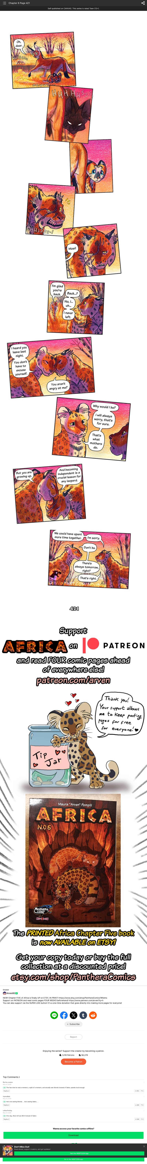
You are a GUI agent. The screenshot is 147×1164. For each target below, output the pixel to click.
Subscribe (75, 1024)
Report (73, 1037)
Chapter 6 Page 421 (19, 3)
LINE (54, 1015)
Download (73, 1135)
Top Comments (10, 1077)
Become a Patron (73, 1061)
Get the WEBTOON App (79, 1153)
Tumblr (83, 1015)
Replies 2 (6, 1091)
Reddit (93, 1015)
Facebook (64, 1015)
